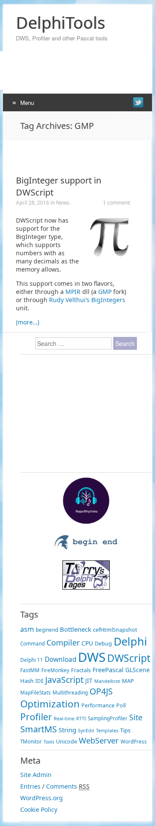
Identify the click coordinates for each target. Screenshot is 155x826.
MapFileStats (35, 692)
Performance (98, 705)
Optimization (50, 703)
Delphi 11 (31, 660)
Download (60, 659)
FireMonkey (55, 670)
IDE (39, 681)
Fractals (81, 670)
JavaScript (64, 679)
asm (27, 629)
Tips (125, 730)
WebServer (99, 740)
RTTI (81, 719)
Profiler (36, 716)
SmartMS (38, 729)
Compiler (63, 642)
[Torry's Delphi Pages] (86, 587)
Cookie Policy (38, 809)
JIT (89, 680)
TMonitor (31, 741)
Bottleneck (75, 629)
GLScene (137, 670)
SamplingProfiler (107, 718)
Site (136, 717)
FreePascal (108, 670)
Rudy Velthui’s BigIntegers (87, 300)
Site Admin (36, 775)
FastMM (30, 670)
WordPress (134, 741)
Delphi (130, 641)
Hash (27, 681)
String (67, 729)
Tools (48, 742)
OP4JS (101, 691)
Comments (61, 786)
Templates (107, 731)
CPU (87, 643)
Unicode (66, 741)
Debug (103, 643)
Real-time (64, 719)
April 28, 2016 (32, 202)
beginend (47, 630)
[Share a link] (138, 102)
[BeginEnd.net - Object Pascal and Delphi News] (86, 548)
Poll (121, 705)
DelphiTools (60, 22)
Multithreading (70, 692)
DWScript (128, 658)
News (62, 202)
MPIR (73, 292)
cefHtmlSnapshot (115, 629)
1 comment (116, 202)
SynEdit (86, 731)
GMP (105, 292)
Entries (30, 786)
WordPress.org (41, 798)
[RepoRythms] (86, 522)
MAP (128, 681)
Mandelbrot (107, 681)
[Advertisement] (74, 153)
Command (32, 643)
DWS (91, 657)
